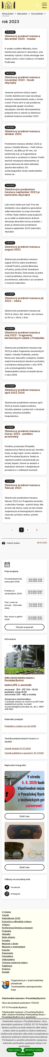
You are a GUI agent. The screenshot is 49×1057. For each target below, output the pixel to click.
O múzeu (6, 912)
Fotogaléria (7, 956)
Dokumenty (7, 953)
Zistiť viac (24, 816)
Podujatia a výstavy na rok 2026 (20, 726)
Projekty (6, 940)
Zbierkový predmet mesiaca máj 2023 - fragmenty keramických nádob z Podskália (24, 335)
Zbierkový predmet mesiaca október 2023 (22, 133)
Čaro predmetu (37, 14)
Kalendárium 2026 (11, 918)
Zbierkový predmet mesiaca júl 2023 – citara (24, 299)
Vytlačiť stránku (13, 543)
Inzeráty (6, 950)
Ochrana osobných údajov (15, 962)
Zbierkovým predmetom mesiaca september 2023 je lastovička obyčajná (22, 192)
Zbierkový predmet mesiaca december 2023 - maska (22, 37)
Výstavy (6, 924)
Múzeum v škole (10, 943)
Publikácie (7, 966)
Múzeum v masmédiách (13, 946)
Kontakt (5, 972)
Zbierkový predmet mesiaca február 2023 (22, 486)
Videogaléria (8, 959)
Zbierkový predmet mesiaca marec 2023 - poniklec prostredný (22, 434)
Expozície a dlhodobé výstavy (17, 921)
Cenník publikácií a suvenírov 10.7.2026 (24, 753)
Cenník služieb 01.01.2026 (18, 748)
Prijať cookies (14, 1050)
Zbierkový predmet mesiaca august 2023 (22, 248)
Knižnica (6, 969)
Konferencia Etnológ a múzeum (17, 927)
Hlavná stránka (7, 14)
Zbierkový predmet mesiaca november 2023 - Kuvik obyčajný (22, 80)
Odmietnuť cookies (33, 1050)
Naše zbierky (22, 14)
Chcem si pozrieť (24, 627)
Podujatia (6, 931)
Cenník (5, 915)
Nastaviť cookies (25, 1054)
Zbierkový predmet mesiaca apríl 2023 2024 (22, 391)
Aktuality (6, 934)
